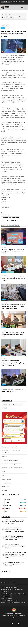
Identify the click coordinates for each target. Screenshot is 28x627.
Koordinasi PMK (10, 272)
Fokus (20, 404)
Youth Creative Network (9, 220)
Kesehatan (4, 456)
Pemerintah (5, 215)
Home (3, 14)
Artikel (4, 404)
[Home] (5, 7)
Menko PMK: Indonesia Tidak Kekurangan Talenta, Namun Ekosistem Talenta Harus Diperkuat (15, 529)
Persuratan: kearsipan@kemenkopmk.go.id (14, 602)
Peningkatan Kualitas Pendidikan (10, 460)
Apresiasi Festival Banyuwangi (10, 217)
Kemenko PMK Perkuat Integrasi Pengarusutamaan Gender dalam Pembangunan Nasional (14, 537)
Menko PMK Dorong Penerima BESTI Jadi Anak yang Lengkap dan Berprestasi (15, 563)
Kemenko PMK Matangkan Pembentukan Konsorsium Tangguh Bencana (15, 545)
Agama (3, 471)
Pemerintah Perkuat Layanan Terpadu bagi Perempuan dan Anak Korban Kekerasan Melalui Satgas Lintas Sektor (15, 555)
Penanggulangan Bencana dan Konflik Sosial (13, 468)
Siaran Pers (17, 272)
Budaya (8, 14)
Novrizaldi (3, 199)
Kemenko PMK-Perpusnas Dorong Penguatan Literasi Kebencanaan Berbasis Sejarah (14, 521)
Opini (4, 408)
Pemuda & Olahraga (6, 479)
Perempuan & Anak (6, 483)
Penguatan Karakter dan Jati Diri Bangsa (12, 464)
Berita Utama (5, 25)
